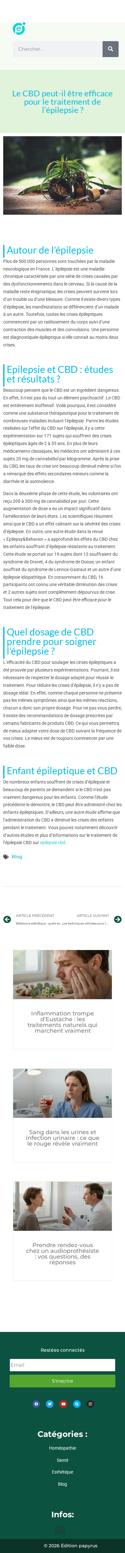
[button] (60, 1530)
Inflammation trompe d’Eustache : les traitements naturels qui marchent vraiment (62, 1022)
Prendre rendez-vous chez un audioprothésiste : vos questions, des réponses (62, 1254)
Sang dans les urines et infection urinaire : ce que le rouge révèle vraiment (62, 1138)
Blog (17, 856)
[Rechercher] (111, 49)
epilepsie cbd (52, 842)
